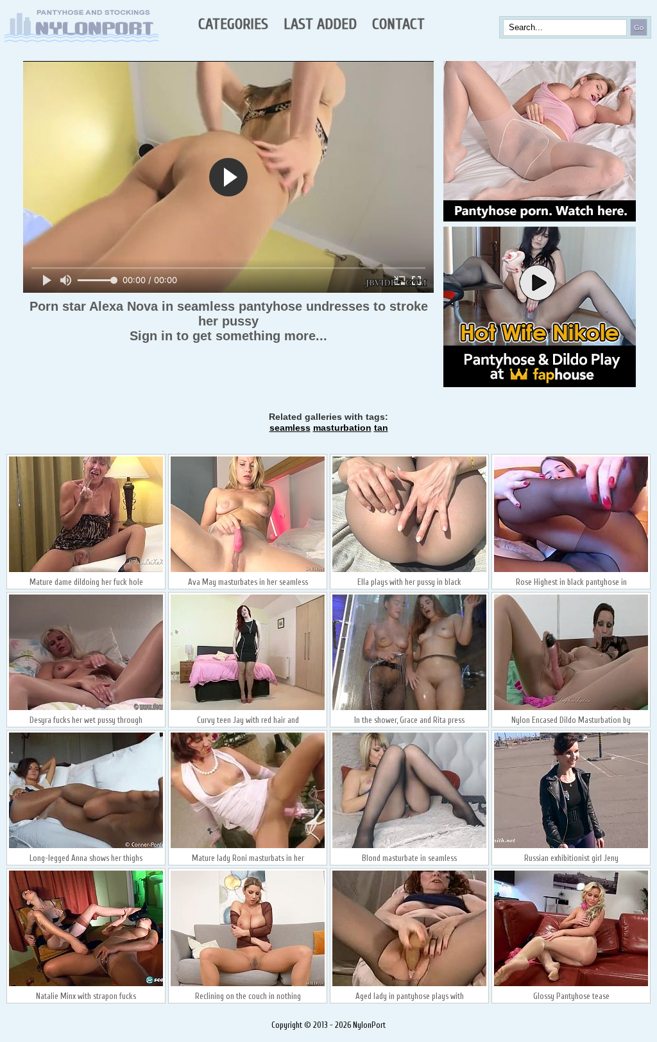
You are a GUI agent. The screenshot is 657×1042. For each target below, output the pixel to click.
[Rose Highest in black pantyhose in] (571, 571)
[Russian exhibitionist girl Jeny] (571, 847)
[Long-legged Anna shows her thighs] (86, 847)
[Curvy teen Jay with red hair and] (248, 709)
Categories (233, 24)
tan (381, 427)
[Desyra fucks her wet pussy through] (86, 709)
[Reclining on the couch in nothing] (248, 985)
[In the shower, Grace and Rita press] (409, 709)
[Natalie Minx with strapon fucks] (86, 985)
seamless (290, 427)
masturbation (342, 427)
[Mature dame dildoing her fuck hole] (86, 571)
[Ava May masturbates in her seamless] (248, 571)
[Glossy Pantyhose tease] (571, 985)
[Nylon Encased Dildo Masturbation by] (571, 709)
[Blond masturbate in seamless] (409, 847)
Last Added (320, 24)
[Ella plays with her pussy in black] (409, 571)
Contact (398, 24)
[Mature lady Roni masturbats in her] (248, 847)
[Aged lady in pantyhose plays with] (409, 985)
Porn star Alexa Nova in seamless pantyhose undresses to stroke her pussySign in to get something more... (229, 321)
